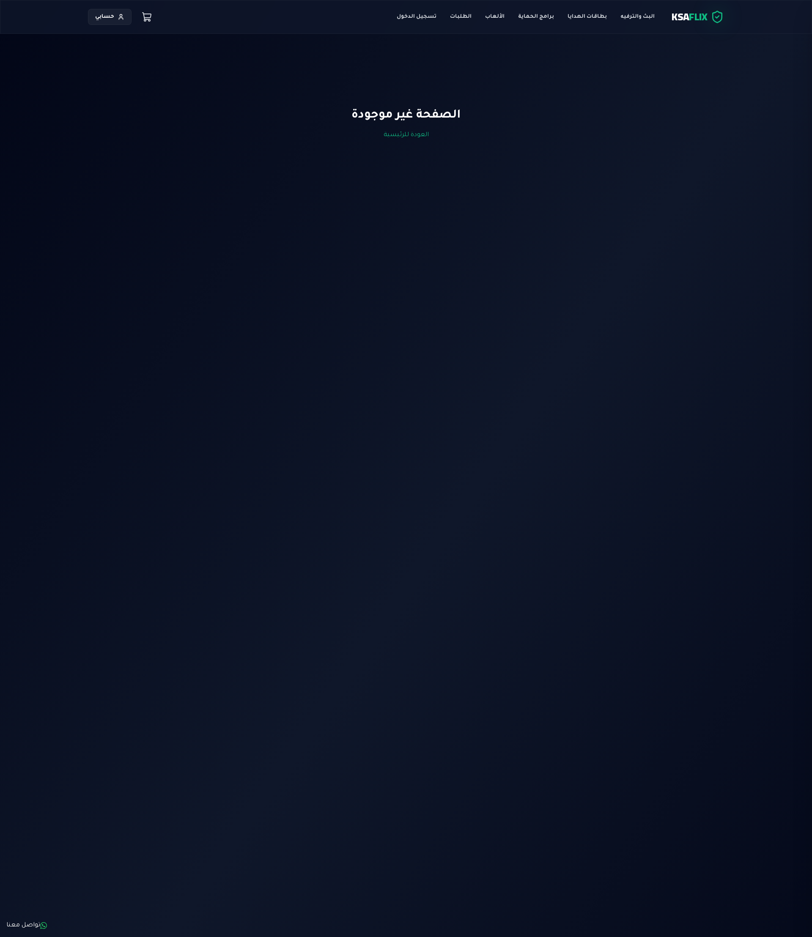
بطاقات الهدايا (587, 17)
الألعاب (495, 17)
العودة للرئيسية (406, 135)
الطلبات (461, 17)
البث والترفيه (637, 17)
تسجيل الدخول (416, 17)
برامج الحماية (536, 17)
